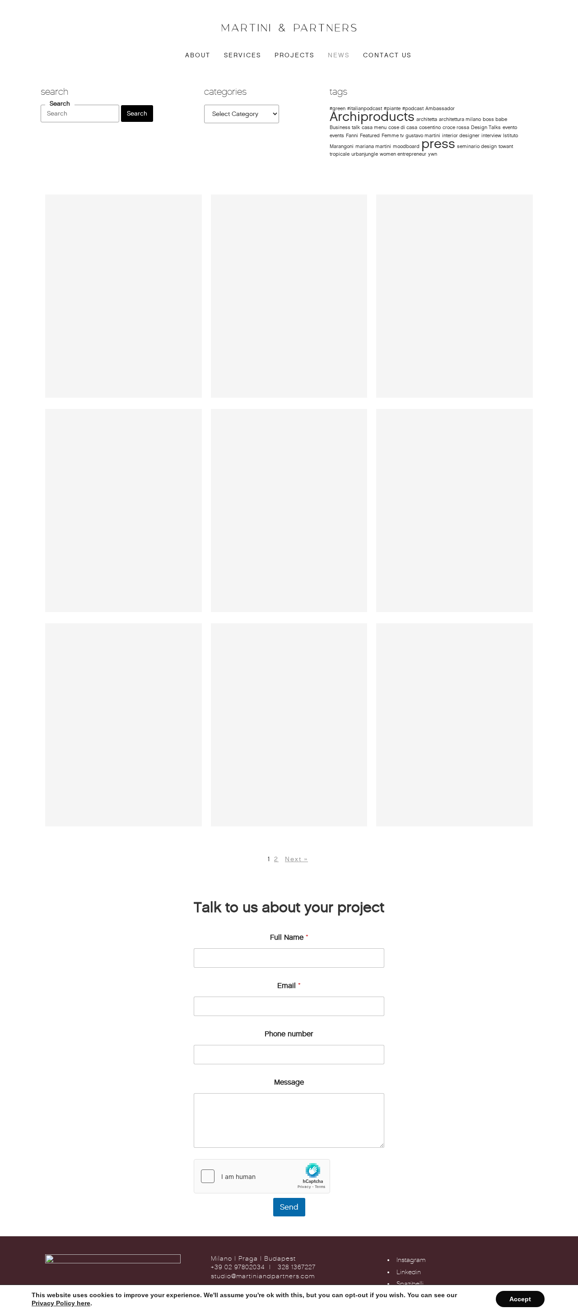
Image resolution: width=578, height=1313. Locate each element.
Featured (370, 136)
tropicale (340, 154)
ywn (432, 154)
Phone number (289, 1034)
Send (289, 1207)
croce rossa (456, 127)
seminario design (477, 146)
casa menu (374, 127)
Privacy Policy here (61, 1303)
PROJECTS (294, 55)
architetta (426, 119)
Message (289, 1082)
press (438, 143)
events (337, 136)
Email (289, 985)
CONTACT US (387, 55)
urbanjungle (364, 154)
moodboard (406, 146)
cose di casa (402, 127)
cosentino (430, 127)
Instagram (410, 1260)
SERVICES (242, 55)
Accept (520, 1299)
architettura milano (460, 119)
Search (60, 103)
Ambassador (440, 108)
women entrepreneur (403, 154)
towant (506, 146)
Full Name (289, 937)
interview (491, 136)
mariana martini (373, 146)
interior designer (461, 136)
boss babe (495, 119)
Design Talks (486, 127)
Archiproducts (372, 116)
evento (510, 127)
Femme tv (393, 136)
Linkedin (408, 1272)
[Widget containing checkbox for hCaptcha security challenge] (262, 1176)
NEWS (339, 55)
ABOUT (197, 55)
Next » (296, 859)
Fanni (352, 136)
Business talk (345, 127)
